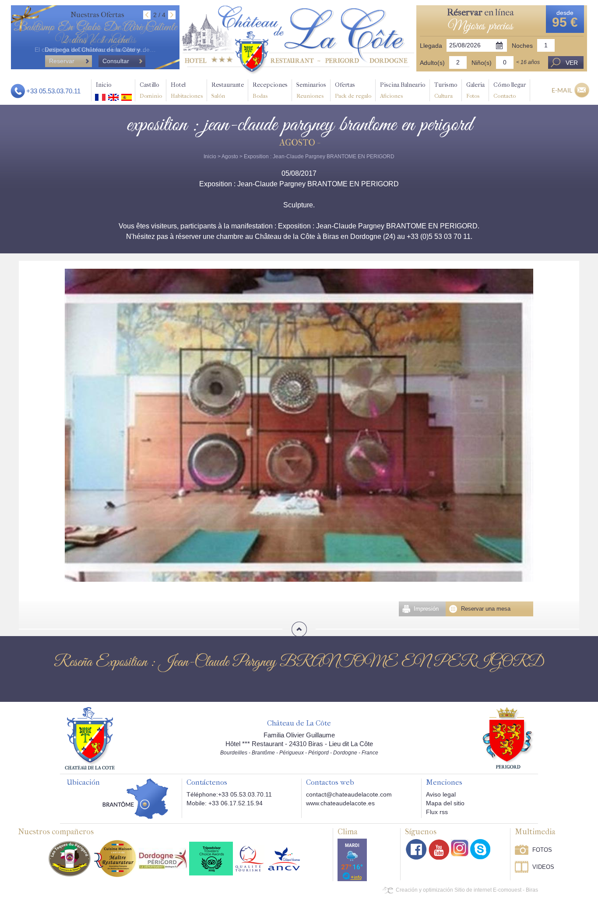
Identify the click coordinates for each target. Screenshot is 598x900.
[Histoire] (90, 737)
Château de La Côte (299, 723)
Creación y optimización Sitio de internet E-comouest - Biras (467, 890)
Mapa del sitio (445, 803)
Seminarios (311, 90)
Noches (522, 46)
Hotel (187, 90)
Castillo (151, 90)
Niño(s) (481, 63)
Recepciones (270, 90)
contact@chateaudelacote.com (349, 794)
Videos (543, 867)
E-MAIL (562, 90)
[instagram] (459, 848)
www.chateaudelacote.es (340, 803)
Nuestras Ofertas (97, 15)
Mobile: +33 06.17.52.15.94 (224, 803)
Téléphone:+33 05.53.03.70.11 (229, 794)
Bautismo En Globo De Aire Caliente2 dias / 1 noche (95, 33)
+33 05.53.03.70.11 (53, 91)
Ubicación (83, 782)
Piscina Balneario (403, 90)
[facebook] (416, 849)
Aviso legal (441, 794)
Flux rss (437, 811)
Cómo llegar (509, 90)
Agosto (230, 156)
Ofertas (353, 90)
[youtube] (439, 849)
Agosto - (299, 143)
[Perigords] (508, 737)
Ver (572, 62)
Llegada (431, 46)
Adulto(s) (432, 63)
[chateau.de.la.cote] (480, 849)
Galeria (475, 90)
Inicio (104, 85)
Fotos (542, 850)
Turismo (445, 90)
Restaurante (227, 90)
